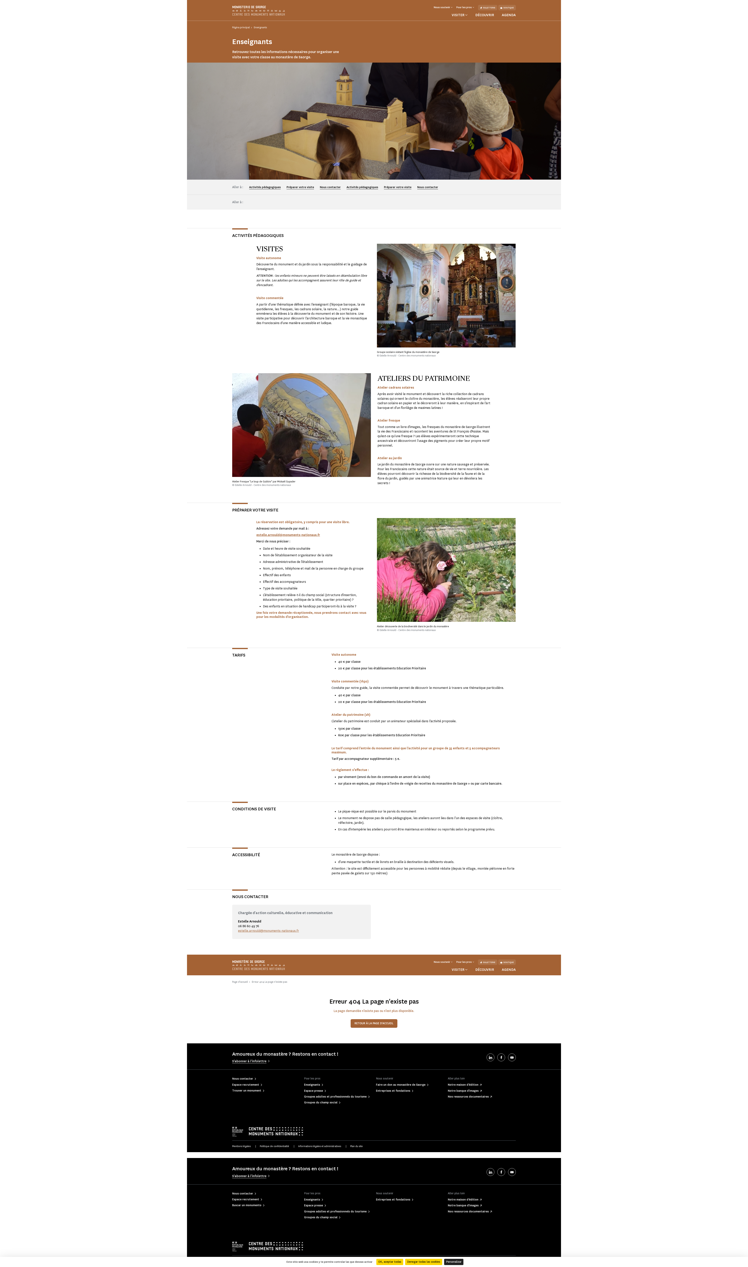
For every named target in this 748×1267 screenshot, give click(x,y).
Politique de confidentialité (274, 1146)
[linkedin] (490, 1057)
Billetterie (489, 7)
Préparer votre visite (300, 187)
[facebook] (501, 1057)
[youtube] (512, 1057)
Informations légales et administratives (319, 1146)
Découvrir (484, 15)
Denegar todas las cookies (423, 1262)
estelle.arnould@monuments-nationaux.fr (268, 931)
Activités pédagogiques (265, 187)
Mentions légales (241, 1146)
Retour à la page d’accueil (374, 1023)
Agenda (509, 15)
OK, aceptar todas (389, 1262)
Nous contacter (330, 187)
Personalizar (453, 1262)
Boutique (509, 7)
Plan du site (356, 1146)
